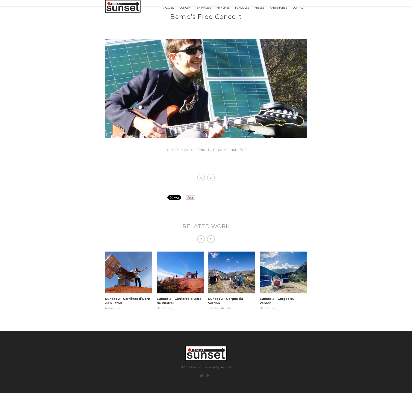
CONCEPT (185, 7)
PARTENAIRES (278, 7)
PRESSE (259, 7)
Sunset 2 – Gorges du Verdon (225, 301)
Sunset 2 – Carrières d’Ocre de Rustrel (127, 301)
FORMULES (242, 7)
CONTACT (298, 7)
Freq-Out (225, 367)
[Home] (123, 6)
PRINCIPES (223, 7)
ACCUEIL (169, 7)
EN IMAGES (204, 7)
